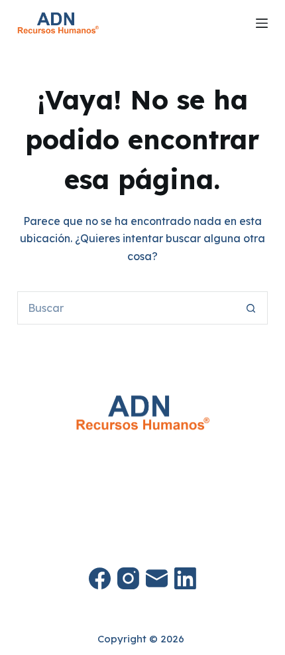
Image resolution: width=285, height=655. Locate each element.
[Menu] (262, 23)
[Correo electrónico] (157, 578)
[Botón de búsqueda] (251, 308)
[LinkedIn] (185, 578)
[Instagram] (128, 578)
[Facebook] (100, 578)
